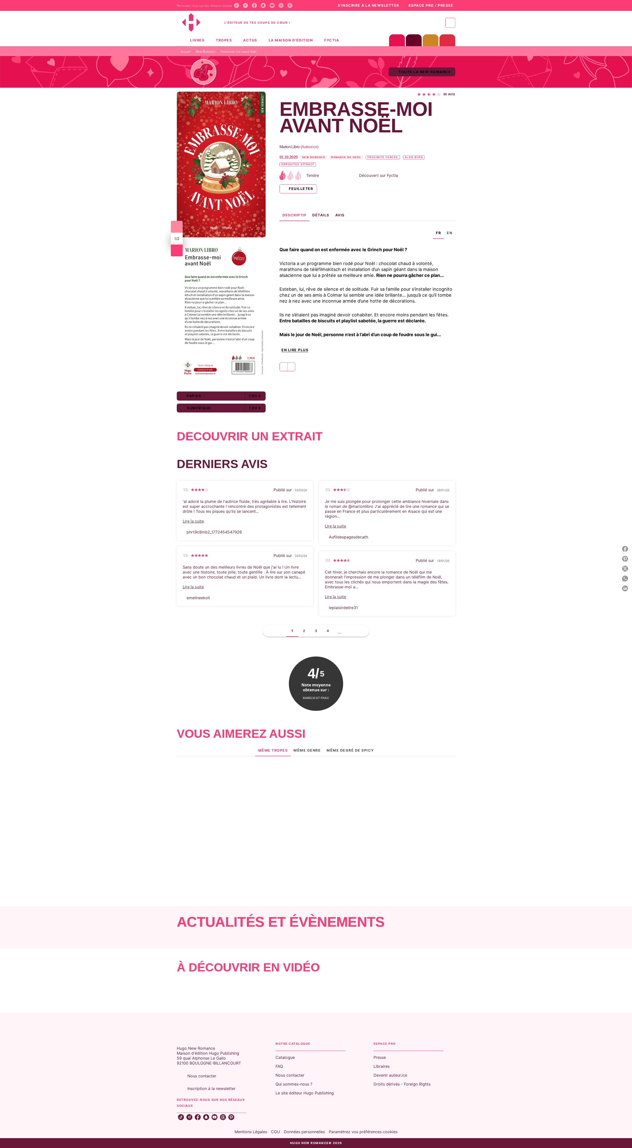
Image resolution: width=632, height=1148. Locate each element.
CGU (275, 1131)
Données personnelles (304, 1131)
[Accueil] (197, 22)
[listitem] (236, 5)
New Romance (206, 51)
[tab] (182, 40)
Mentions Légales (251, 1131)
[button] (365, 5)
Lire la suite (193, 521)
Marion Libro (298, 147)
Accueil (186, 51)
